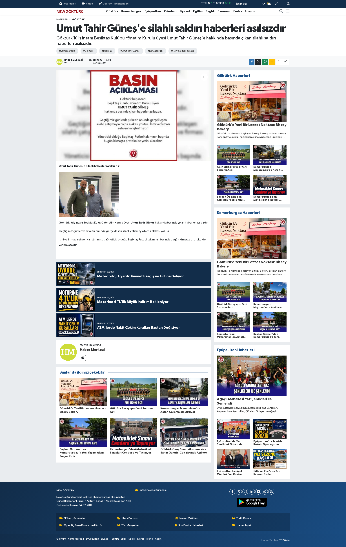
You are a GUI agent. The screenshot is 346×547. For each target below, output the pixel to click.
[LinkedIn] (252, 492)
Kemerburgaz (131, 11)
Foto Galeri (69, 3)
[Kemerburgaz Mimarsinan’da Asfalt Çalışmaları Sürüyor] (184, 391)
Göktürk (112, 11)
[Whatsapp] (265, 492)
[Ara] (281, 11)
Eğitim (198, 11)
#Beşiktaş (107, 51)
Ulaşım (250, 11)
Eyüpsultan (153, 11)
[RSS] (271, 492)
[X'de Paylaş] (258, 62)
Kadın (158, 538)
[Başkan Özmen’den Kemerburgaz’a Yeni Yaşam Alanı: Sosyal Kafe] (83, 432)
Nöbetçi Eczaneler (75, 518)
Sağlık (210, 11)
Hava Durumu (129, 518)
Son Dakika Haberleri (190, 525)
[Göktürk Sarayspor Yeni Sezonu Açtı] (133, 391)
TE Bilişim (284, 540)
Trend (149, 538)
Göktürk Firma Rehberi (115, 3)
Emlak (237, 11)
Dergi (140, 538)
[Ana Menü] (288, 11)
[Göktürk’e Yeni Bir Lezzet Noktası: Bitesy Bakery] (83, 391)
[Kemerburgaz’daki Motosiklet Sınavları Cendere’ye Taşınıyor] (133, 432)
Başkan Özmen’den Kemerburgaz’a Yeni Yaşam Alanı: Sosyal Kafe (82, 452)
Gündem (170, 11)
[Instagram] (245, 492)
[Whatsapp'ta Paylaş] (265, 62)
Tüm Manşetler (130, 525)
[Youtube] (258, 492)
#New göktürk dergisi (182, 51)
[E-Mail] (83, 358)
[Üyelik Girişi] (287, 4)
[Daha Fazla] (272, 62)
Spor (123, 538)
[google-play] (252, 502)
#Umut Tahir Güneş (129, 51)
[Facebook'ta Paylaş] (251, 62)
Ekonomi (224, 11)
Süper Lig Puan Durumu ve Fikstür (83, 525)
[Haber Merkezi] (68, 352)
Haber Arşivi (244, 525)
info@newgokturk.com (153, 490)
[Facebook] (232, 492)
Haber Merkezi (92, 350)
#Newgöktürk (155, 51)
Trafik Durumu (244, 518)
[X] (239, 492)
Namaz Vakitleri (188, 518)
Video (89, 3)
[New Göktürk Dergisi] (69, 11)
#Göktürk (88, 51)
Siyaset (184, 11)
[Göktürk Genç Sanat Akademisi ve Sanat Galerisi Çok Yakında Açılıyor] (184, 432)
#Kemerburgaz (67, 51)
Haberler (62, 19)
